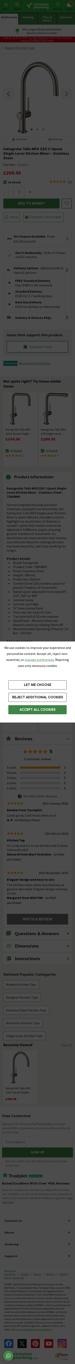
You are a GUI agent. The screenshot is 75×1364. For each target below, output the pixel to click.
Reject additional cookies (37, 697)
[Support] (8, 1356)
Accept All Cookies (38, 709)
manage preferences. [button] (40, 660)
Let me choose (37, 685)
